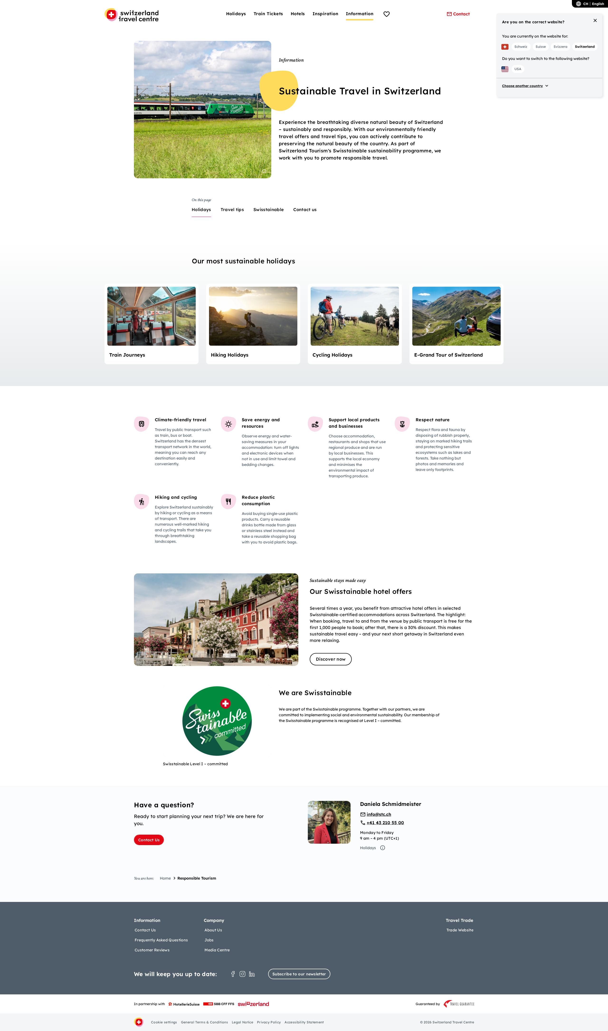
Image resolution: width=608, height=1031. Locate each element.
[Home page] (131, 14)
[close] (595, 20)
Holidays (368, 847)
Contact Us (149, 839)
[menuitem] (236, 13)
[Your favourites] (386, 15)
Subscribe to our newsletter (299, 974)
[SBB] (218, 1004)
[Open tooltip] (264, 171)
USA (517, 69)
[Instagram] (242, 974)
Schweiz (520, 46)
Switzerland (585, 46)
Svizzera (560, 46)
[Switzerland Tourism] (253, 1004)
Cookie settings (164, 1022)
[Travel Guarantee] (459, 1004)
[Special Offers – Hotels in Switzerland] (304, 619)
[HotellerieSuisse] (184, 1004)
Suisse (541, 46)
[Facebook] (233, 974)
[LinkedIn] (252, 974)
